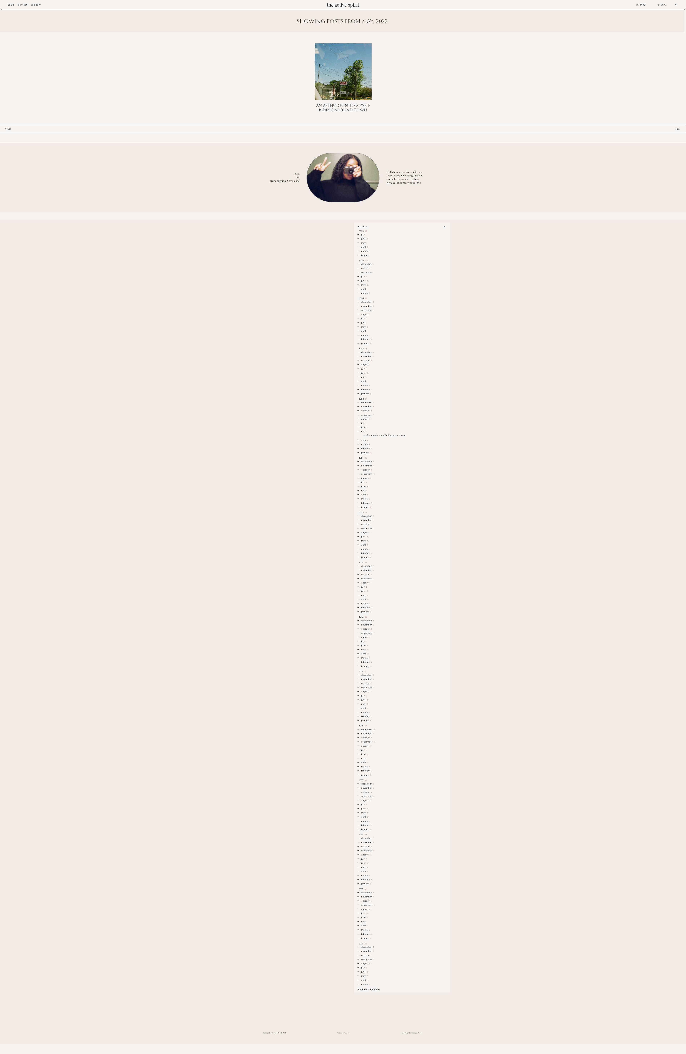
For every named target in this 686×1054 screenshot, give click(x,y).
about (34, 5)
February (366, 339)
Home (11, 5)
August (365, 314)
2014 (362, 834)
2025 (363, 260)
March (365, 251)
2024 (362, 298)
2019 (362, 562)
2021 (362, 458)
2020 (362, 512)
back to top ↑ (343, 1033)
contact (22, 5)
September (367, 272)
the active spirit (343, 5)
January (365, 255)
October (366, 268)
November (367, 306)
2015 (362, 780)
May (364, 243)
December (367, 264)
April (364, 247)
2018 (362, 617)
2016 (362, 725)
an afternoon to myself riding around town (343, 107)
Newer (8, 129)
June (364, 238)
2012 (362, 943)
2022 (362, 399)
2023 (362, 348)
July (363, 234)
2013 (362, 889)
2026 (362, 231)
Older (677, 129)
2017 (362, 671)
